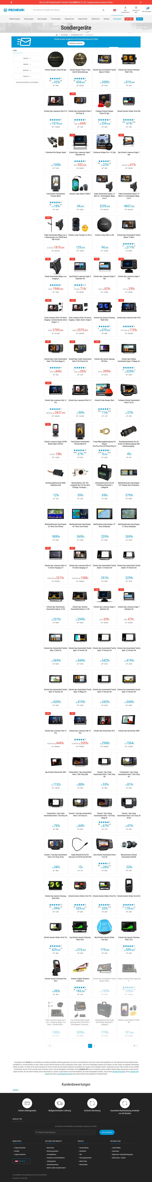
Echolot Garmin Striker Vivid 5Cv (104, 896)
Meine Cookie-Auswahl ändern (56, 1168)
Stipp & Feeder (82, 19)
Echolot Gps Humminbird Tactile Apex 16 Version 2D (55, 690)
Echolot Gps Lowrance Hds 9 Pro (129, 318)
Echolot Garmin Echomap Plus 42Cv (55, 980)
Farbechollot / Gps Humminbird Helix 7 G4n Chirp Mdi (80, 773)
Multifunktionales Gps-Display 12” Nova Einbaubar (129, 525)
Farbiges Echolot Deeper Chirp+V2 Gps (104, 112)
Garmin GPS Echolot (119, 1071)
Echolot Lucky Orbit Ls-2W (104, 235)
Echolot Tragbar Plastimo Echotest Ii (80, 980)
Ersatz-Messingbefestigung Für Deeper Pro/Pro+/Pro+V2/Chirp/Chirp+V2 (104, 444)
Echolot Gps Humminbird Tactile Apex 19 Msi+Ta (55, 649)
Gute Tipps (129, 19)
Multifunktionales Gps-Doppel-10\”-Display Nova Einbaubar (129, 484)
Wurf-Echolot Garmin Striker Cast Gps (104, 938)
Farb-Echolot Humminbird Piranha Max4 (56, 195)
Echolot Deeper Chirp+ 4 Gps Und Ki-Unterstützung (80, 71)
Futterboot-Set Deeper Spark (56, 152)
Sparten (26, 58)
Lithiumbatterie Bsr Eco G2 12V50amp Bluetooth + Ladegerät (104, 485)
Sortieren (26, 70)
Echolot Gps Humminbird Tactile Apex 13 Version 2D (128, 690)
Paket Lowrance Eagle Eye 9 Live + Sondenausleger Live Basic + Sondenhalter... (56, 1022)
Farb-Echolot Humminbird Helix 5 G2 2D (104, 856)
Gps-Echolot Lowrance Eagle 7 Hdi (129, 153)
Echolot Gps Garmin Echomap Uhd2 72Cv (128, 938)
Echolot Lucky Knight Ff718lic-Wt (129, 1021)
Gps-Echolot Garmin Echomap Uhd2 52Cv (80, 938)
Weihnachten (83, 1164)
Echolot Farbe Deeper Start (104, 400)
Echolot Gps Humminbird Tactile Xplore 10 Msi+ (104, 71)
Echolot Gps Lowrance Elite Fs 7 (80, 400)
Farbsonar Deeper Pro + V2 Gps (104, 152)
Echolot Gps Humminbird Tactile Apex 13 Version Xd (104, 690)
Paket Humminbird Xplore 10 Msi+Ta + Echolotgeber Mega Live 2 (129, 196)
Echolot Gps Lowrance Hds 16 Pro (55, 732)
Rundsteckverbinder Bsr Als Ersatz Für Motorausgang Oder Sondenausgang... (129, 444)
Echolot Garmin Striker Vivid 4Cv (128, 896)
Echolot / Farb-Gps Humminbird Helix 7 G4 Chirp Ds (80, 814)
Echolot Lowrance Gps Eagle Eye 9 (129, 980)
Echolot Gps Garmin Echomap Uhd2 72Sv (128, 71)
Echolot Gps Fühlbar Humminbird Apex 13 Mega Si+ (129, 360)
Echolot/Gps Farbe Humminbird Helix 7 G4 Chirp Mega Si (55, 360)
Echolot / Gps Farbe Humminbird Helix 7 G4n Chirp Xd (104, 774)
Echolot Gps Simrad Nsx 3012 (104, 731)
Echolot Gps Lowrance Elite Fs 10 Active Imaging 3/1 (80, 566)
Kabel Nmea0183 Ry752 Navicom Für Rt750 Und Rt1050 (80, 856)
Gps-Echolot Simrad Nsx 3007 (55, 772)
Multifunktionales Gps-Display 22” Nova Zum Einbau (55, 525)
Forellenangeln (56, 19)
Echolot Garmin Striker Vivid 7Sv (80, 896)
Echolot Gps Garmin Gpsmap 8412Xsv (104, 360)
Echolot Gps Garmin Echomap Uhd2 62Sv (104, 319)
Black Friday (83, 1161)
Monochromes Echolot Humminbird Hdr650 (129, 856)
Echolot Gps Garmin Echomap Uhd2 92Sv (55, 897)
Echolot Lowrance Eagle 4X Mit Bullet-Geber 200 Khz (56, 443)
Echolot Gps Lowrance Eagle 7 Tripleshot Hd (80, 153)
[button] (11, 2)
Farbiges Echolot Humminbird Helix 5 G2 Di (129, 401)
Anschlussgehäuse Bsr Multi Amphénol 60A (56, 484)
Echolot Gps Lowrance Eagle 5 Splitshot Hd (104, 608)
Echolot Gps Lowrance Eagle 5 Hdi (129, 277)
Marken (139, 19)
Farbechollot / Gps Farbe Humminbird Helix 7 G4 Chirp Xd (55, 814)
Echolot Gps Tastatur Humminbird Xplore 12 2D (80, 608)
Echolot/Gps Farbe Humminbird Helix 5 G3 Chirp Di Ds (80, 360)
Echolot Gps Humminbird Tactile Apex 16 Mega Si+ (80, 690)
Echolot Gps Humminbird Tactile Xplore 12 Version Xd (104, 566)
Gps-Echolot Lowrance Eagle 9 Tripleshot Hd (80, 277)
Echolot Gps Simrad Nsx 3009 (128, 731)
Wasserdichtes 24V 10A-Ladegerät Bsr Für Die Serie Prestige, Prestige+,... (80, 485)
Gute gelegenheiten (85, 1158)
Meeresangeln (42, 19)
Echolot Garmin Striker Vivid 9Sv (128, 111)
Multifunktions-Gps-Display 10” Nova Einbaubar (104, 525)
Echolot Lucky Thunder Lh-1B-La (80, 235)
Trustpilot (15, 1090)
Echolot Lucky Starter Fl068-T (80, 194)
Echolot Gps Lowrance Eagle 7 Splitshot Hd (129, 608)
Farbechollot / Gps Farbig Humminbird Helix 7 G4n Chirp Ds (129, 774)
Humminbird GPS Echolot (65, 1074)
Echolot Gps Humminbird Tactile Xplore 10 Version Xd (128, 566)
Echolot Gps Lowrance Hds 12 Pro (55, 401)
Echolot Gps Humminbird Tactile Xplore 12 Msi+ (128, 236)
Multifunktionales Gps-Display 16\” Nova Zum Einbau (80, 525)
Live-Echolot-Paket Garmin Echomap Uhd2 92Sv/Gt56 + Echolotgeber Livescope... (80, 1022)
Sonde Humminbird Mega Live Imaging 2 (55, 277)
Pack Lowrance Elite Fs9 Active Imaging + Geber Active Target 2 (80, 319)
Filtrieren (26, 76)
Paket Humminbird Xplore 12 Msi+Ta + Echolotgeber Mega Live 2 (104, 196)
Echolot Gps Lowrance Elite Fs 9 (55, 111)
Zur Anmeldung (107, 1132)
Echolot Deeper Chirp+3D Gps (55, 70)
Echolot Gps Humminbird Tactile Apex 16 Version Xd (128, 649)
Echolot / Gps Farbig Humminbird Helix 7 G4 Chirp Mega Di (104, 815)
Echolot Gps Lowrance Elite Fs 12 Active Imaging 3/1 (55, 566)
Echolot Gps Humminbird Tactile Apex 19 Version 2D (80, 649)
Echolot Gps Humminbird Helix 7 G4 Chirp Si (80, 112)
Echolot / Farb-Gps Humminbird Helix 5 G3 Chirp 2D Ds (55, 856)
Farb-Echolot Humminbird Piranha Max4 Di (80, 443)
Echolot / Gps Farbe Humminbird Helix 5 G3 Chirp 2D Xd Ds (128, 815)
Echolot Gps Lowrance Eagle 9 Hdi (104, 277)
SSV (80, 1154)
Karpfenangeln (28, 19)
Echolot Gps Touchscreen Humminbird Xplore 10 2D (55, 608)
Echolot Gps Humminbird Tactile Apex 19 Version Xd (104, 649)
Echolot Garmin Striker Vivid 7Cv (55, 937)
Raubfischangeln (14, 19)
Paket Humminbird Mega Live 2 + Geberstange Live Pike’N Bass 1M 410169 (55, 237)
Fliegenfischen (69, 19)
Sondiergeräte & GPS (77, 35)
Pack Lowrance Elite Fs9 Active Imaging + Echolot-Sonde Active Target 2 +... (55, 320)
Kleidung (106, 19)
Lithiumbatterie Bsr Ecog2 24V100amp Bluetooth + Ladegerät (104, 1022)
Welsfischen (95, 19)
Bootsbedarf (117, 19)
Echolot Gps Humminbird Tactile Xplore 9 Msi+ (104, 980)
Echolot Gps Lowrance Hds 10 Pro (80, 732)
